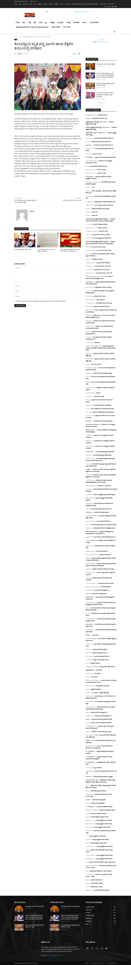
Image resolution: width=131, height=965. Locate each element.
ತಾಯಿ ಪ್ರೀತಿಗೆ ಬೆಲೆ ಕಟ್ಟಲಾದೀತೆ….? (102, 590)
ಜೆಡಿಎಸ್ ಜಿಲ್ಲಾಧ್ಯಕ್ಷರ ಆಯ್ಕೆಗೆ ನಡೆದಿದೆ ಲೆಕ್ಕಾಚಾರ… (104, 494)
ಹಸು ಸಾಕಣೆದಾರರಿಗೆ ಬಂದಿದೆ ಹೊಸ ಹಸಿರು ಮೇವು (102, 408)
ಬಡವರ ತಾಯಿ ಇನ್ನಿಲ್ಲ (99, 396)
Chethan (88, 469)
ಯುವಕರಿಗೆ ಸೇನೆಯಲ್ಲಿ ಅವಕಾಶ (101, 512)
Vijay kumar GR (90, 430)
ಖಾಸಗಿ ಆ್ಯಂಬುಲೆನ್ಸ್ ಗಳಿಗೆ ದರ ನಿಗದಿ (101, 306)
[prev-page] (15, 255)
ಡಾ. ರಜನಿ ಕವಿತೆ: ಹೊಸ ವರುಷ (98, 247)
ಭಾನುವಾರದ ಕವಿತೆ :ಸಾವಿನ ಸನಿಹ (104, 303)
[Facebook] (105, 7)
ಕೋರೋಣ (97, 342)
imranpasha (89, 176)
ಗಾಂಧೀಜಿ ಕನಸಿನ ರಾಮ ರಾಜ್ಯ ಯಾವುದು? (103, 421)
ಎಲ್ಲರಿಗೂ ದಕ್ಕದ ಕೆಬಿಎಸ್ (96, 880)
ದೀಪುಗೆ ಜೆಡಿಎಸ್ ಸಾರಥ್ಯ (96, 883)
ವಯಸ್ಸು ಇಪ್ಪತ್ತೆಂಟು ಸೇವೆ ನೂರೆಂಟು (104, 820)
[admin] (15, 54)
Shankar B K (89, 624)
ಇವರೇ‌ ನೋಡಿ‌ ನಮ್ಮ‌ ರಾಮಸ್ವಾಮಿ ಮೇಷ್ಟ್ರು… (103, 373)
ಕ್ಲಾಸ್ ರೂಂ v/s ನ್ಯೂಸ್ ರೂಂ (104, 485)
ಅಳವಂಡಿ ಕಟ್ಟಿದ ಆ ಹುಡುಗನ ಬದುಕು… (100, 817)
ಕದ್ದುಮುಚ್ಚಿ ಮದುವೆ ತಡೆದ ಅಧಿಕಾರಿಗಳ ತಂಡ (104, 201)
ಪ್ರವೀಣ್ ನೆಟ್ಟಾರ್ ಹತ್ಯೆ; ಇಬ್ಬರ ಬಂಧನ (22, 249)
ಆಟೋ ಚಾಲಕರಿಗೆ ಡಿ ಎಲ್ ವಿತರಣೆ (72, 200)
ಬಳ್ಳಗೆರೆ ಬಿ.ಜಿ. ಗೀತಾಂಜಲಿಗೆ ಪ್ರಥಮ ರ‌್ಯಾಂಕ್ (101, 731)
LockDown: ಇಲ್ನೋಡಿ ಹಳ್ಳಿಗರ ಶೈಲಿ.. (101, 692)
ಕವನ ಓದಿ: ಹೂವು (101, 169)
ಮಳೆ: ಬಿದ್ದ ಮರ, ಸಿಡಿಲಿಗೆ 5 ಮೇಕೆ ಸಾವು (104, 205)
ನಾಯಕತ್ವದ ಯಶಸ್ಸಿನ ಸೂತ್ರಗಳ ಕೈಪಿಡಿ (105, 64)
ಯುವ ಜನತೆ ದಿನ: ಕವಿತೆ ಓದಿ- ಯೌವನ (101, 234)
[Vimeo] (113, 7)
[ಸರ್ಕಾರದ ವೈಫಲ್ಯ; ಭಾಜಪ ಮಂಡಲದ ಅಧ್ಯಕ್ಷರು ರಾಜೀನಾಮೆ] (47, 240)
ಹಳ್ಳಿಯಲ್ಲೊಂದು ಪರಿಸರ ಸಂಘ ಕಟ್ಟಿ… (103, 287)
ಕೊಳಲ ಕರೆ (94, 212)
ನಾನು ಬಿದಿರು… (95, 635)
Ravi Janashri (89, 451)
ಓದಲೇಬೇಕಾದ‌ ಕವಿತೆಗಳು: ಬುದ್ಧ (99, 118)
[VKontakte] (106, 948)
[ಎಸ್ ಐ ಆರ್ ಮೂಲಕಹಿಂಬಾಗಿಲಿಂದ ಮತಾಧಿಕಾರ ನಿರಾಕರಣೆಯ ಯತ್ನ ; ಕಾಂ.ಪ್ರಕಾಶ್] (90, 95)
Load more (100, 102)
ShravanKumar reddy (92, 780)
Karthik (88, 635)
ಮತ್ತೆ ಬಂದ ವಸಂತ (97, 154)
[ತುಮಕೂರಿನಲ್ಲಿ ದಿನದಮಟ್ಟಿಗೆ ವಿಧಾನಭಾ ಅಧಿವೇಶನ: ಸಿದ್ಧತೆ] (90, 86)
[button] (114, 31)
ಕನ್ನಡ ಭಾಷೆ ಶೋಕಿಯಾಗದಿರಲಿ (100, 649)
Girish (87, 719)
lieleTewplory (89, 282)
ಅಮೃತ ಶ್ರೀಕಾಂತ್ (90, 670)
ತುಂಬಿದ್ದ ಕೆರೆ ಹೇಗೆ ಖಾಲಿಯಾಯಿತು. (102, 890)
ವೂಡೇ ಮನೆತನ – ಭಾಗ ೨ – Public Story (95, 132)
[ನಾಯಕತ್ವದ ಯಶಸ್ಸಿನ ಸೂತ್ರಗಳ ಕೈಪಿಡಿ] (90, 66)
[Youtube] (116, 7)
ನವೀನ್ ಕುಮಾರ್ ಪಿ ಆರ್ (91, 531)
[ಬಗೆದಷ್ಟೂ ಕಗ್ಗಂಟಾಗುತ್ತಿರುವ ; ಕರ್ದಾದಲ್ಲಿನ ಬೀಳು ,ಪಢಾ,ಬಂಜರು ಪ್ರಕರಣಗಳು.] (70, 240)
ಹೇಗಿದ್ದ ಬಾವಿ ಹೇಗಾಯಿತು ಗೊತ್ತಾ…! (106, 583)
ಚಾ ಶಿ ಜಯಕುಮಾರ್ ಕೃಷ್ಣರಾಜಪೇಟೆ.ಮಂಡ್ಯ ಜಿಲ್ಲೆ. (97, 219)
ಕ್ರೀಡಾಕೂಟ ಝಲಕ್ (102, 115)
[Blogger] (87, 948)
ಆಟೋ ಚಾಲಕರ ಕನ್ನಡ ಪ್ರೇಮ (99, 799)
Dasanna (88, 776)
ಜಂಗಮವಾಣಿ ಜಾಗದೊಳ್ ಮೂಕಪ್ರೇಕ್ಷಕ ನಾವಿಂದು (104, 528)
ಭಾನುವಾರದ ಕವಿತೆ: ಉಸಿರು (99, 296)
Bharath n (88, 421)
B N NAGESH (89, 157)
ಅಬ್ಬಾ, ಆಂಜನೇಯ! (97, 767)
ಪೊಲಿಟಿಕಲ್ (17, 246)
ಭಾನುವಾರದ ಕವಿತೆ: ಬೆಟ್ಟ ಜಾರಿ (103, 262)
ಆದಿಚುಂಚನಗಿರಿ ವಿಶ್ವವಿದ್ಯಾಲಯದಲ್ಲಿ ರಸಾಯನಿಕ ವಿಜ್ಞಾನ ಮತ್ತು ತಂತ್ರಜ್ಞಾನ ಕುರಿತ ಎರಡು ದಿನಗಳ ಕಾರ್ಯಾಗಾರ (105, 75)
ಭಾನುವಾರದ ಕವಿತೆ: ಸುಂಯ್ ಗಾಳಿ (103, 266)
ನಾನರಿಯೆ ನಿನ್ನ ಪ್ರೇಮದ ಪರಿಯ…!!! (100, 653)
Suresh (88, 118)
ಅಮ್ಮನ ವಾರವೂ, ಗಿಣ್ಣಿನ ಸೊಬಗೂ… (101, 660)
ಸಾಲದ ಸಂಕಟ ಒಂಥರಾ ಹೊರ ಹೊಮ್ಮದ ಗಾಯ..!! (104, 537)
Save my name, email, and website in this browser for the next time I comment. (41, 301)
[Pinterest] (36, 59)
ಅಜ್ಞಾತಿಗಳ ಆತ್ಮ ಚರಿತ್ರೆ (96, 689)
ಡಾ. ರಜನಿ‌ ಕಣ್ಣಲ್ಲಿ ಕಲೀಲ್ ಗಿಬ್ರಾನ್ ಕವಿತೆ (102, 238)
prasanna (88, 145)
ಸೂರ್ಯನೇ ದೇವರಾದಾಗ (101, 551)
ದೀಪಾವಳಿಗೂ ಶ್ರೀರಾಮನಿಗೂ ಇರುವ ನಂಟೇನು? (101, 871)
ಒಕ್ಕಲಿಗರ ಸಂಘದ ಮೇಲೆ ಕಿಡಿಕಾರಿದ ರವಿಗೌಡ (101, 719)
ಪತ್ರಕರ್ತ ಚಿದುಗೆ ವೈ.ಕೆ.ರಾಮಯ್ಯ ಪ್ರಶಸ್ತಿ (100, 208)
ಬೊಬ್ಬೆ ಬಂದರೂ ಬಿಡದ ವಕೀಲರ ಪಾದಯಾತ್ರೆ (105, 157)
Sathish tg (88, 512)
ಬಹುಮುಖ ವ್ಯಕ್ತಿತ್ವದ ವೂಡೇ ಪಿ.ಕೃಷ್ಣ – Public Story (97, 127)
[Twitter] (110, 7)
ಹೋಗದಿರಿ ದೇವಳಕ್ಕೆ (105, 587)
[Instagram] (108, 7)
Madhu (88, 740)
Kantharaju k (89, 597)
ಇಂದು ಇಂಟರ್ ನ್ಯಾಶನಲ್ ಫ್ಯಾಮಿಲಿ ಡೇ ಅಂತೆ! (101, 509)
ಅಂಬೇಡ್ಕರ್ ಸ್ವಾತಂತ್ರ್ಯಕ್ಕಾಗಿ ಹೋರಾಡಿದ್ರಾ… (105, 451)
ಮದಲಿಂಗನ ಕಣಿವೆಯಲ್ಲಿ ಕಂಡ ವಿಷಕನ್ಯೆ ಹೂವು (103, 412)
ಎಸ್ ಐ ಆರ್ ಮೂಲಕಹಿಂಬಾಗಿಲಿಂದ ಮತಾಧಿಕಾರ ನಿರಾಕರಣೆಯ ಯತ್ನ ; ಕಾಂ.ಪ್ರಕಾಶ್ (105, 94)
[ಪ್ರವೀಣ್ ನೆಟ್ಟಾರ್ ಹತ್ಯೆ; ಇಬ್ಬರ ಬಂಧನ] (24, 240)
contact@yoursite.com (56, 955)
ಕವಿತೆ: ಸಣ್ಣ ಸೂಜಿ (101, 299)
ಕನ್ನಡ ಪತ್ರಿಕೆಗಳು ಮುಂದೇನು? (103, 686)
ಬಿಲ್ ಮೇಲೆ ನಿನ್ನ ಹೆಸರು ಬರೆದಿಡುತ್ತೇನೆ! (102, 405)
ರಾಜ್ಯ (20, 37)
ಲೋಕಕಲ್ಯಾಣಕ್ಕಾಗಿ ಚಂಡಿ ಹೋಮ (98, 791)
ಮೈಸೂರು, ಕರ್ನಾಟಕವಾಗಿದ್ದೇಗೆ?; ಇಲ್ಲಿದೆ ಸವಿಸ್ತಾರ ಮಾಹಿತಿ (102, 862)
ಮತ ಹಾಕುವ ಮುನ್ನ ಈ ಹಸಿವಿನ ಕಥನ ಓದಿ (103, 138)
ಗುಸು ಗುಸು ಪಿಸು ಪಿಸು (96, 364)
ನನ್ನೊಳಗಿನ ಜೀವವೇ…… (96, 663)
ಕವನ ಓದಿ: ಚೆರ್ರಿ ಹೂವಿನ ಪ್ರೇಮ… (100, 224)
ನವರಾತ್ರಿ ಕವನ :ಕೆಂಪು (97, 259)
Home (16, 37)
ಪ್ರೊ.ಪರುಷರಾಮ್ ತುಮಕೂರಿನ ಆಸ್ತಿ (98, 166)
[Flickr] (97, 948)
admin (20, 53)
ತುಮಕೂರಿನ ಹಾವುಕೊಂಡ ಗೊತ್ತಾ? (104, 806)
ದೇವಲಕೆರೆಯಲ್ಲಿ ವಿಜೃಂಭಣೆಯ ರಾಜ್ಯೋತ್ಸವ (103, 776)
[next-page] (18, 255)
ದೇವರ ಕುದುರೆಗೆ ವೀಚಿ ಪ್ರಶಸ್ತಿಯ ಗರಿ (99, 712)
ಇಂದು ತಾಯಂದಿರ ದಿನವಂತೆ (103, 521)
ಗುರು (93, 187)
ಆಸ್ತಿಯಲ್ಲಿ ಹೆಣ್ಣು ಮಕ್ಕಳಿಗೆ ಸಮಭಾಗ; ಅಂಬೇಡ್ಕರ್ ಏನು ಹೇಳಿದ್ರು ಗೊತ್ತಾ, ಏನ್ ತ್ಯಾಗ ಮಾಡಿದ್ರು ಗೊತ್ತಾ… (100, 348)
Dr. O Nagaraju (90, 751)
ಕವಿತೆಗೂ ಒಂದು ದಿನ (102, 228)
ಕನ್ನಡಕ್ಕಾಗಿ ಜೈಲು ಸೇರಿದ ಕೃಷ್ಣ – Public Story (96, 122)
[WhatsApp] (41, 59)
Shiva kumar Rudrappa (92, 424)
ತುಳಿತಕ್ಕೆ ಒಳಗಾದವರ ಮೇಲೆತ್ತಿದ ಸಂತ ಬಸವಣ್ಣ (102, 569)
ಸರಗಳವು (98, 393)
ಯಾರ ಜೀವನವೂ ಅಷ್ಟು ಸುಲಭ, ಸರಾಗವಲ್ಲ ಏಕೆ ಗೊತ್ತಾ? (103, 524)
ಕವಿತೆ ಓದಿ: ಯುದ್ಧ (103, 231)
